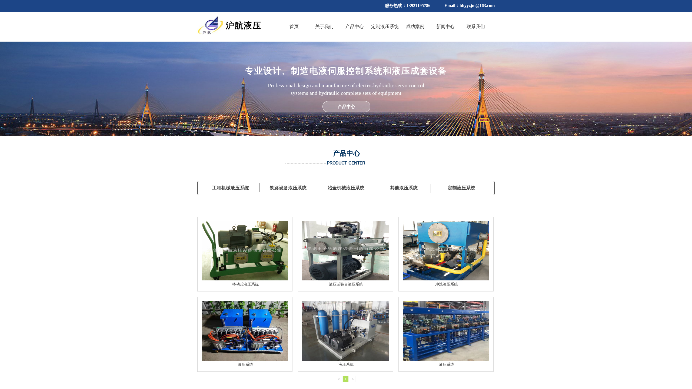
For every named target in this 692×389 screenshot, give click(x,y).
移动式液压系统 (245, 284)
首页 (294, 26)
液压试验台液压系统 (346, 284)
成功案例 (415, 26)
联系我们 (476, 26)
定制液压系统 (385, 26)
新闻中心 (445, 26)
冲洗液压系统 (446, 284)
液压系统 (245, 365)
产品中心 (354, 26)
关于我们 (324, 26)
